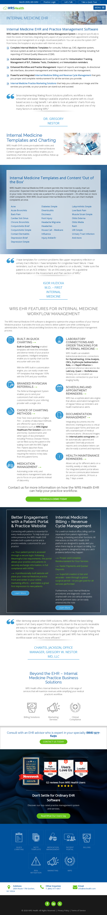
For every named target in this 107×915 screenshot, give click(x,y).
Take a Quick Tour (89, 2)
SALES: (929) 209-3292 (28, 2)
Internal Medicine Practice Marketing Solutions (33, 83)
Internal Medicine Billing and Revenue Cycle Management (63, 75)
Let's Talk (68, 2)
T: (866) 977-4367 (53, 888)
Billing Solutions (32, 717)
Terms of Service (78, 910)
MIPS (70, 870)
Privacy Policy (63, 910)
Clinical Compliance (75, 718)
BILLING (86, 847)
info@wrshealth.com (87, 888)
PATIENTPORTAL (70, 848)
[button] (99, 7)
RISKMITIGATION (35, 871)
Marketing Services (53, 718)
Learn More (20, 593)
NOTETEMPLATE (36, 848)
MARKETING (52, 870)
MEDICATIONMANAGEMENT (53, 848)
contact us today (53, 741)
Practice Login (50, 2)
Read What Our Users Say (53, 815)
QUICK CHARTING (19, 848)
